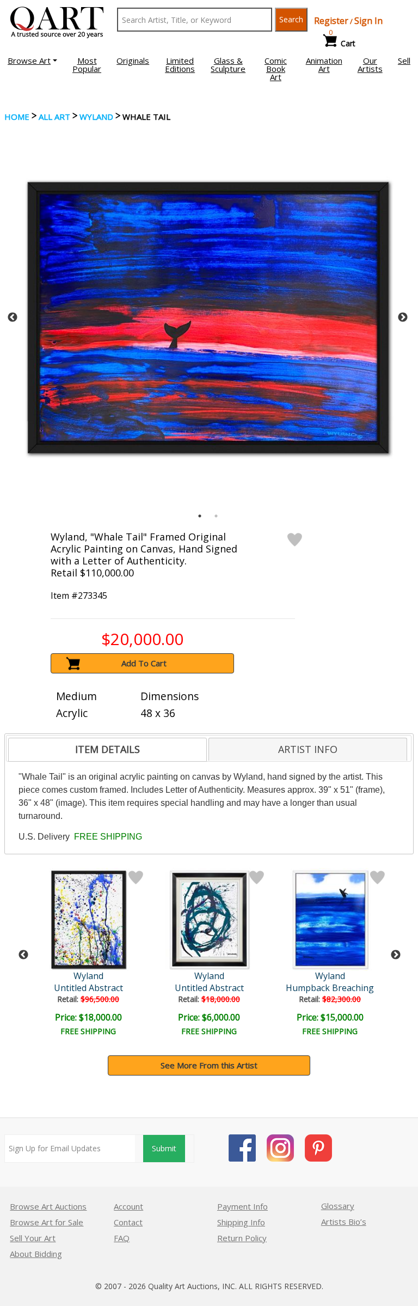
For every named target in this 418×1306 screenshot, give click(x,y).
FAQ (122, 1237)
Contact (128, 1222)
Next (402, 317)
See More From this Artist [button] (209, 1065)
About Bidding (36, 1253)
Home (16, 116)
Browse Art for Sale (46, 1222)
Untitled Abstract (88, 988)
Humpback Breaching (330, 988)
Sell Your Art (33, 1237)
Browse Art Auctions (48, 1206)
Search (291, 19)
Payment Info (242, 1206)
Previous (12, 317)
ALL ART (54, 116)
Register (331, 21)
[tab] (107, 750)
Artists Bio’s (343, 1221)
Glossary (337, 1205)
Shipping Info (241, 1222)
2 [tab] (216, 516)
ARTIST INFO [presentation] (307, 749)
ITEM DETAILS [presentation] (107, 749)
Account (128, 1206)
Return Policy (242, 1237)
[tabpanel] (208, 317)
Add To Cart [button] (144, 663)
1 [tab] (199, 516)
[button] (32, 60)
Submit (164, 1148)
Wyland (96, 116)
